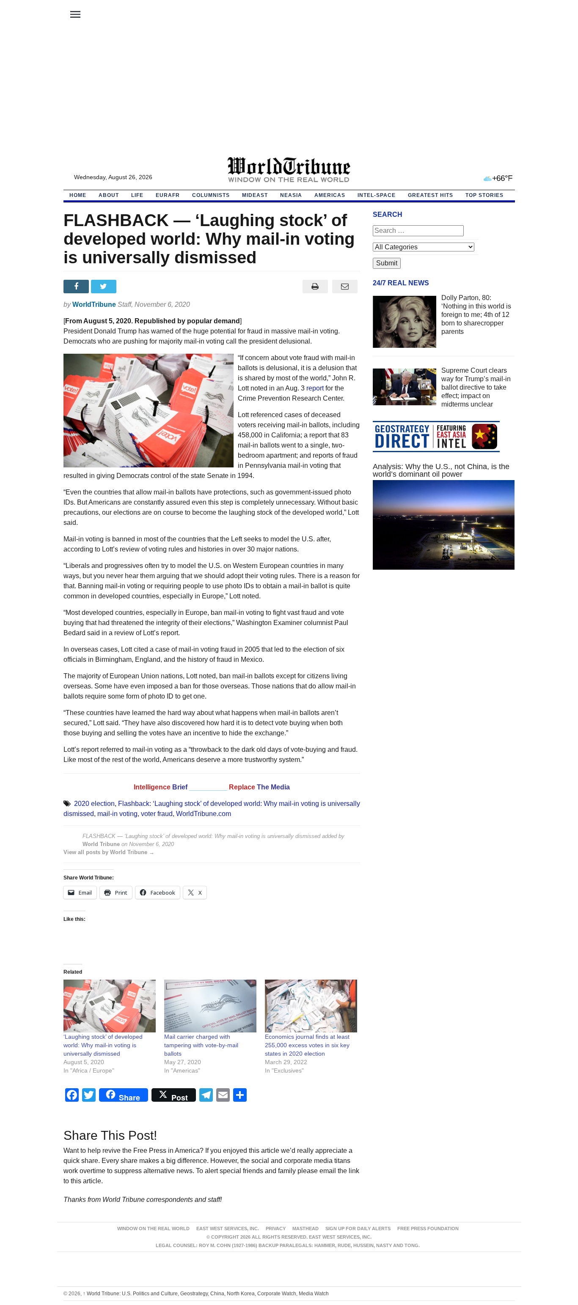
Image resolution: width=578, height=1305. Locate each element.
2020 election (94, 803)
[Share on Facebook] (77, 286)
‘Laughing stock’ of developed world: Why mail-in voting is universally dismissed (103, 1045)
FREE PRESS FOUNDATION (428, 1228)
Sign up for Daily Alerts (358, 1228)
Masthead (305, 1228)
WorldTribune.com (203, 813)
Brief (180, 787)
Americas (329, 195)
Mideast (255, 195)
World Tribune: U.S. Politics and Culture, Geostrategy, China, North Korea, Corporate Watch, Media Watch (206, 1294)
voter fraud (157, 813)
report (315, 388)
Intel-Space (377, 195)
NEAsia (291, 195)
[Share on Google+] (132, 286)
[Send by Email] (345, 286)
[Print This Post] (315, 286)
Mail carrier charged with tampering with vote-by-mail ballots (201, 1045)
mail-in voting (117, 813)
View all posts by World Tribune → (108, 852)
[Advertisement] (289, 93)
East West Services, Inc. (227, 1228)
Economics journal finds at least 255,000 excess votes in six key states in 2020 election (307, 1045)
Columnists (211, 195)
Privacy (276, 1228)
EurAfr (168, 195)
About (109, 195)
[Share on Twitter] (104, 286)
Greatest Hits (430, 195)
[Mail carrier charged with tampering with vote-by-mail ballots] (210, 1006)
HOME (77, 195)
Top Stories (484, 195)
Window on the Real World (153, 1228)
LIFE (137, 195)
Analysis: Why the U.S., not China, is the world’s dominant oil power (441, 470)
